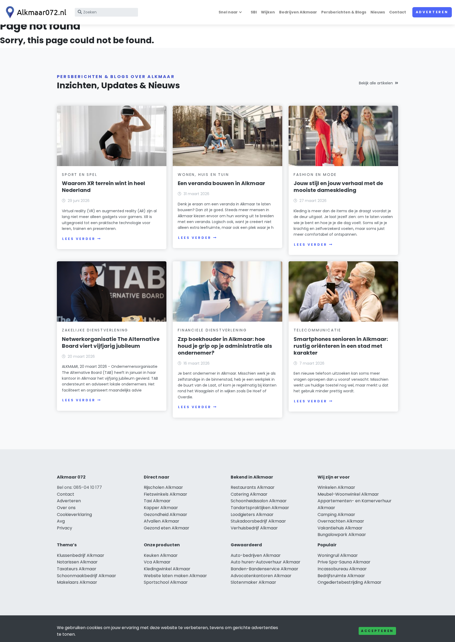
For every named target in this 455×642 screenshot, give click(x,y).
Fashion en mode (315, 174)
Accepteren (377, 631)
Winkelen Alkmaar (336, 487)
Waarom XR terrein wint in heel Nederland (103, 187)
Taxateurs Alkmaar (76, 569)
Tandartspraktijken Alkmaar (260, 508)
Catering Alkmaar (249, 494)
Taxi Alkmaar (157, 501)
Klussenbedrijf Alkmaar (80, 555)
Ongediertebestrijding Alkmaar (350, 582)
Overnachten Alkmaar (341, 521)
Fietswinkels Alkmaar (165, 494)
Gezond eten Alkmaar (166, 528)
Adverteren (432, 12)
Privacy (64, 528)
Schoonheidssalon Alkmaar (259, 501)
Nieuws (377, 12)
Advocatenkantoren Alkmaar (261, 576)
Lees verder (78, 238)
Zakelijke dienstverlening (95, 330)
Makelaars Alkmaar (77, 582)
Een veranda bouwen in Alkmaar (221, 183)
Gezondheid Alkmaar (165, 514)
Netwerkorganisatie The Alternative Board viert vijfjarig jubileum (111, 342)
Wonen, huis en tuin (203, 174)
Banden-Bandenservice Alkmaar (264, 569)
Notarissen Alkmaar (77, 562)
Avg (61, 521)
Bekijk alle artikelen (376, 83)
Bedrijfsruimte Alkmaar (341, 576)
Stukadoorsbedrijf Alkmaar (258, 521)
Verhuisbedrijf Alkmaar (254, 528)
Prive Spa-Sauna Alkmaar (344, 562)
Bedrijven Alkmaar (298, 12)
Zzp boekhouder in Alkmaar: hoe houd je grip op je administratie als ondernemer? (225, 345)
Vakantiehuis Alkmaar (340, 528)
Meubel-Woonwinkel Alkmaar (348, 494)
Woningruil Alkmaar (338, 555)
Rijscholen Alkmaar (163, 487)
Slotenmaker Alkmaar (253, 582)
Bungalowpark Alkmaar (342, 535)
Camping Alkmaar (336, 514)
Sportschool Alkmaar (166, 582)
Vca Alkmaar (157, 562)
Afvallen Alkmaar (161, 521)
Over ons (66, 508)
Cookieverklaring (74, 514)
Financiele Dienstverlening (212, 330)
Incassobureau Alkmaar (342, 569)
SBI (254, 12)
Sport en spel (79, 174)
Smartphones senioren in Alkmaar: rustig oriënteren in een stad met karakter (341, 345)
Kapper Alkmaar (161, 508)
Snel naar (228, 12)
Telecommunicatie (317, 330)
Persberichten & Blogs (343, 12)
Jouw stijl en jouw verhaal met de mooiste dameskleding (338, 187)
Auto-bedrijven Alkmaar (256, 555)
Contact (397, 12)
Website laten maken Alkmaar (175, 576)
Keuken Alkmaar (161, 555)
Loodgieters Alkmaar (252, 514)
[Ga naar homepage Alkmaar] (34, 12)
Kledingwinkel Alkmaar (167, 569)
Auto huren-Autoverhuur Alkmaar (265, 562)
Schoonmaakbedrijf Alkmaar (86, 576)
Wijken (268, 12)
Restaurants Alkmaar (253, 487)
